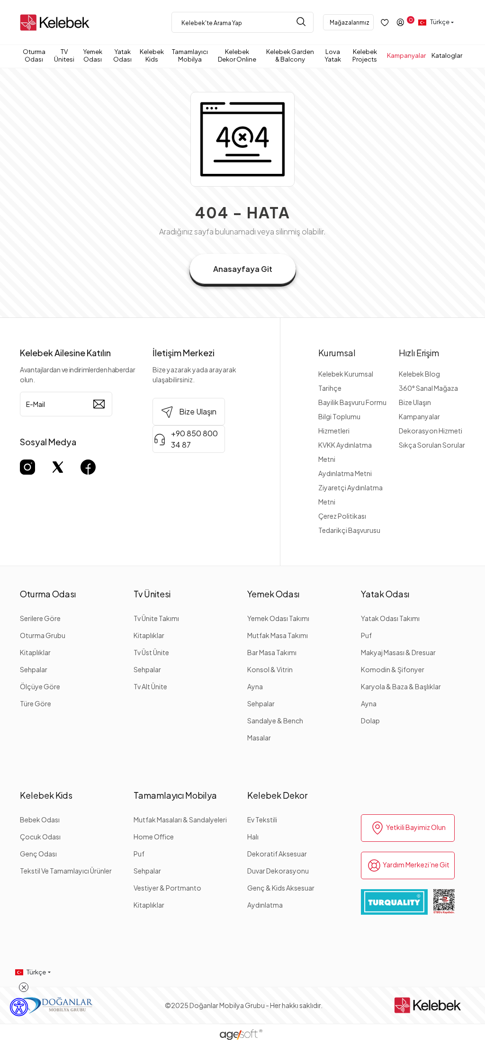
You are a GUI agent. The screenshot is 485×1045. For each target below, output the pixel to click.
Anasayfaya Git (242, 269)
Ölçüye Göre (40, 686)
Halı (253, 836)
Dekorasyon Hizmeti (430, 430)
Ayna (255, 686)
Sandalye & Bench (275, 720)
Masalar (259, 737)
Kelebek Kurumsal (345, 373)
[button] (35, 55)
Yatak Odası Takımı (390, 618)
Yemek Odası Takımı (278, 618)
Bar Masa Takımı (271, 652)
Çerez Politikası (342, 516)
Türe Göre (35, 703)
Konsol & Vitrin (270, 669)
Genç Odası (38, 853)
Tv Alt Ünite (150, 686)
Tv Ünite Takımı (156, 618)
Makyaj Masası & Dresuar (398, 652)
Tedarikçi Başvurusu (349, 530)
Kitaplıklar (35, 652)
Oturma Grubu (42, 635)
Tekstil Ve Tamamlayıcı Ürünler (66, 870)
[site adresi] (57, 22)
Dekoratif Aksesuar (277, 853)
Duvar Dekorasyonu (278, 870)
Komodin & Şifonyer (392, 669)
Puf (366, 635)
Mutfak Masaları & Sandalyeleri (180, 819)
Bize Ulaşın (415, 402)
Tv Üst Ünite (151, 652)
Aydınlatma (265, 905)
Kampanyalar (419, 416)
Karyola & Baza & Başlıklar (401, 686)
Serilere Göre (40, 618)
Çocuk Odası (40, 836)
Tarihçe (329, 388)
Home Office (154, 836)
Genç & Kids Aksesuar (280, 887)
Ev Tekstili (262, 819)
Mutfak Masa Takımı (277, 635)
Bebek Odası (40, 819)
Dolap (370, 720)
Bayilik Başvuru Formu (352, 402)
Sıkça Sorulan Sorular (432, 445)
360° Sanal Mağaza (428, 388)
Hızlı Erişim (419, 352)
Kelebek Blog (419, 373)
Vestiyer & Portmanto (167, 887)
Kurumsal (337, 352)
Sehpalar (33, 669)
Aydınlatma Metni (345, 473)
